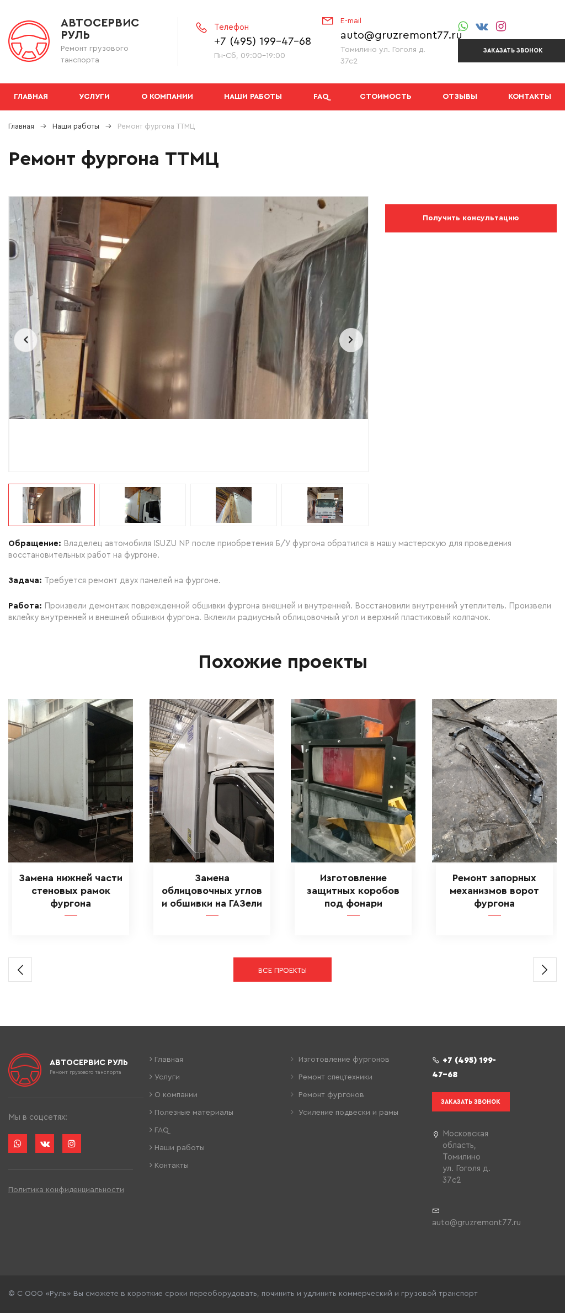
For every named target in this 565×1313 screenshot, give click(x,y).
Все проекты (282, 970)
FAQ (321, 96)
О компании (167, 96)
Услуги (94, 96)
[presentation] (26, 340)
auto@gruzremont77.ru (401, 35)
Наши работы (253, 96)
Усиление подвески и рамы (347, 1112)
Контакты (529, 96)
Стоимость (385, 96)
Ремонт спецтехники (334, 1077)
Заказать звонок (470, 1102)
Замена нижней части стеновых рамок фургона (70, 890)
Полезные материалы (192, 1112)
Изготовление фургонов (343, 1059)
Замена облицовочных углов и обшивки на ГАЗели (212, 890)
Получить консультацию (471, 218)
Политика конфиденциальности (66, 1190)
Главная (31, 96)
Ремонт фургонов (330, 1095)
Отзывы (460, 96)
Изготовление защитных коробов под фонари (353, 890)
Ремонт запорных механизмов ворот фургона (494, 890)
